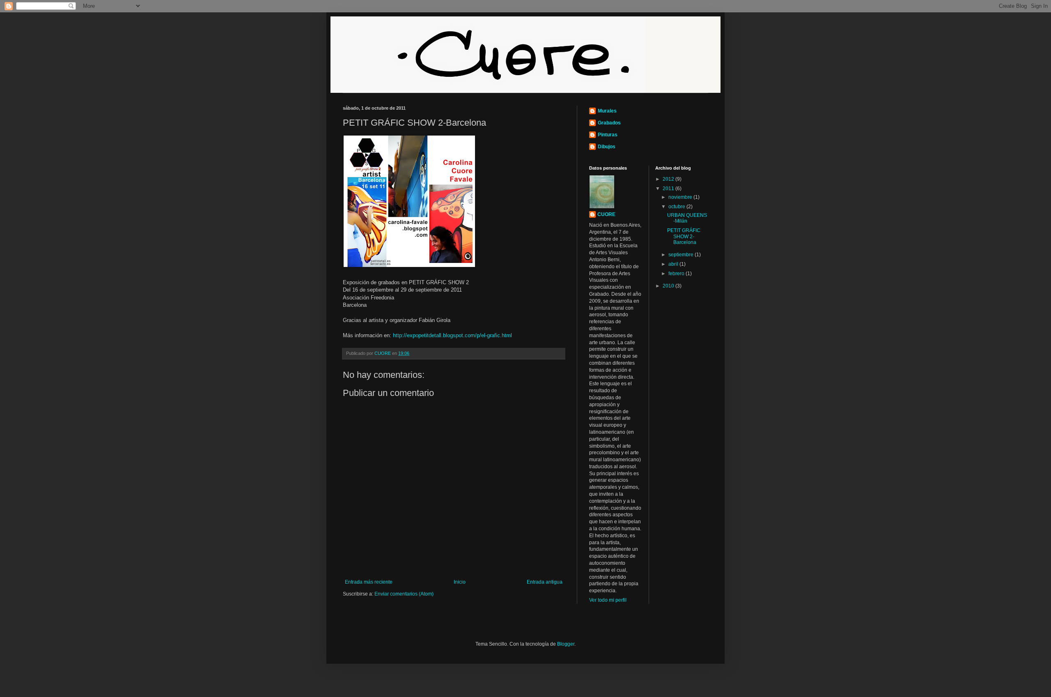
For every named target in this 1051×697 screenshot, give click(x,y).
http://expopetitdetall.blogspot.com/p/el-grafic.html (452, 335)
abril (673, 264)
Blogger (565, 644)
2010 (669, 286)
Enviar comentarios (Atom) (404, 594)
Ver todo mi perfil (607, 600)
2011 (669, 188)
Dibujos (606, 147)
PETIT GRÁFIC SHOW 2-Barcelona (683, 236)
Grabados (609, 123)
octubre (677, 206)
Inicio (460, 582)
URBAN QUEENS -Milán (687, 218)
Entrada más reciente (368, 582)
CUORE (606, 214)
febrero (677, 273)
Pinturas (607, 135)
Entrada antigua (544, 582)
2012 (669, 179)
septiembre (681, 255)
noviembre (680, 197)
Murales (607, 111)
